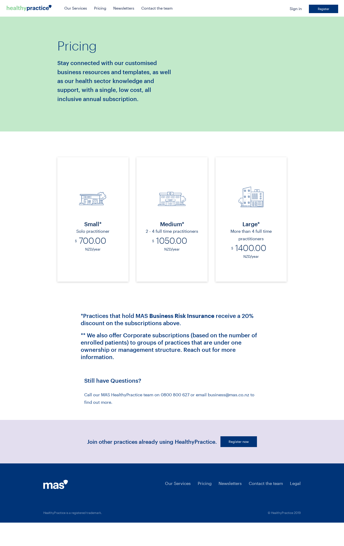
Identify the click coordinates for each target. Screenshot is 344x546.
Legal (295, 483)
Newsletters (123, 8)
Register (323, 9)
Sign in (296, 8)
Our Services (75, 8)
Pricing (100, 8)
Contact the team (157, 8)
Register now (239, 442)
